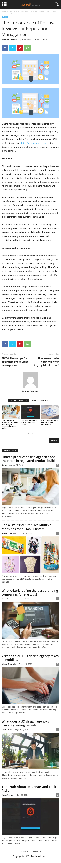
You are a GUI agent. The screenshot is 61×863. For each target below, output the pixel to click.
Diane (4, 465)
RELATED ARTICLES (19, 400)
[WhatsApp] (27, 48)
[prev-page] (28, 433)
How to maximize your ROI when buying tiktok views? (46, 362)
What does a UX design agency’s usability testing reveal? (25, 723)
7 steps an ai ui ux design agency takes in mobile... (30, 658)
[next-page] (32, 433)
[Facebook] (5, 48)
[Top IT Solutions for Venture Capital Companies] (50, 412)
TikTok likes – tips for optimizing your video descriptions (15, 362)
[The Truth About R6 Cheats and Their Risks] (30, 412)
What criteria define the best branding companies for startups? (30, 593)
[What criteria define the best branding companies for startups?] (30, 620)
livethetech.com (38, 856)
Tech (11, 11)
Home (4, 11)
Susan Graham (10, 39)
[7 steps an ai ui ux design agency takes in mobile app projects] (30, 685)
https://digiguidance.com (33, 143)
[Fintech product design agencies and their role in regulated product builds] (11, 412)
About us (24, 851)
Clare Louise (7, 729)
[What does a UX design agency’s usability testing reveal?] (30, 751)
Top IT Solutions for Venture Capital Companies (49, 422)
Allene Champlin (9, 533)
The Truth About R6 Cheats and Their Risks (29, 422)
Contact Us (36, 851)
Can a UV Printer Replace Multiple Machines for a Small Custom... (26, 527)
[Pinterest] (20, 48)
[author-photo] (30, 380)
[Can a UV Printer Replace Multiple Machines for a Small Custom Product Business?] (30, 554)
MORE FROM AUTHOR (41, 400)
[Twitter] (12, 48)
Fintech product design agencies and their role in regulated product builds (10, 424)
